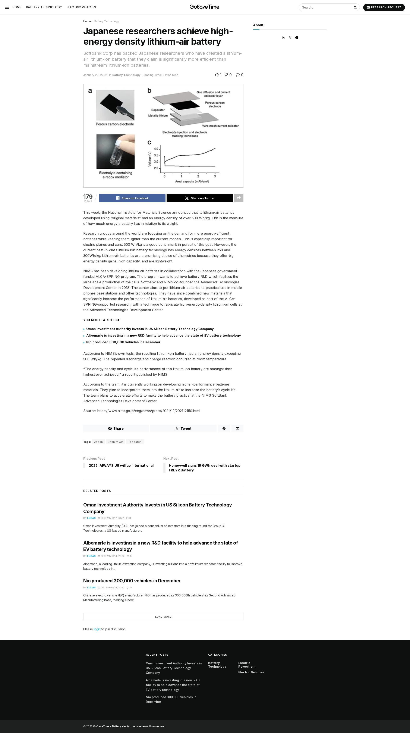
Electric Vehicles (81, 7)
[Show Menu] (7, 7)
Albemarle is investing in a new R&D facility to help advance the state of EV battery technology (163, 335)
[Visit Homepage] (205, 7)
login (97, 629)
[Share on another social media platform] (238, 198)
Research (135, 441)
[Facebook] (297, 37)
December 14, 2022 (112, 556)
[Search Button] (356, 7)
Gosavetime (156, 726)
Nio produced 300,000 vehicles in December (123, 342)
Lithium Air (115, 441)
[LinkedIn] (283, 37)
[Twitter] (290, 37)
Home (16, 7)
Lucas (91, 518)
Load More (163, 616)
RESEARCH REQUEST (385, 7)
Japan (98, 441)
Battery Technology (44, 7)
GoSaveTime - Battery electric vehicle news (121, 726)
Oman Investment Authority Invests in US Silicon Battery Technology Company (150, 329)
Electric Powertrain (246, 664)
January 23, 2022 (95, 75)
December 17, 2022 (112, 518)
